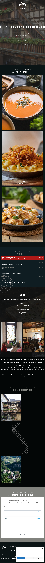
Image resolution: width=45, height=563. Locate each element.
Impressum (26, 560)
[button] (42, 548)
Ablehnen (29, 558)
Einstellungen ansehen (39, 558)
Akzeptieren (21, 558)
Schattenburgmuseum (26, 379)
